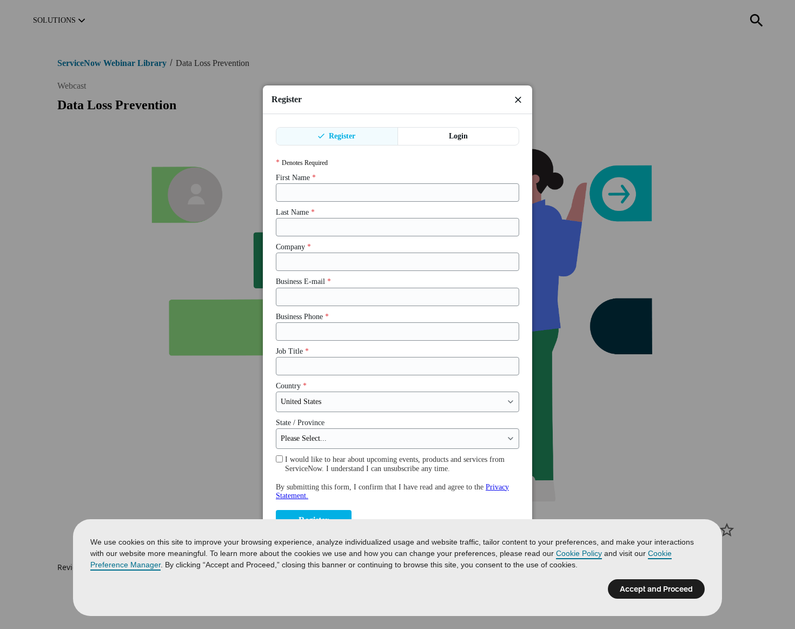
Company (293, 247)
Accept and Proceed (656, 589)
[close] (518, 99)
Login (458, 136)
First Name (296, 178)
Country (291, 386)
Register (341, 136)
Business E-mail (303, 281)
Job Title (292, 351)
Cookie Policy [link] (579, 553)
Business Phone (302, 317)
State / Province (300, 423)
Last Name (295, 212)
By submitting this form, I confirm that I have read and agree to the (392, 491)
